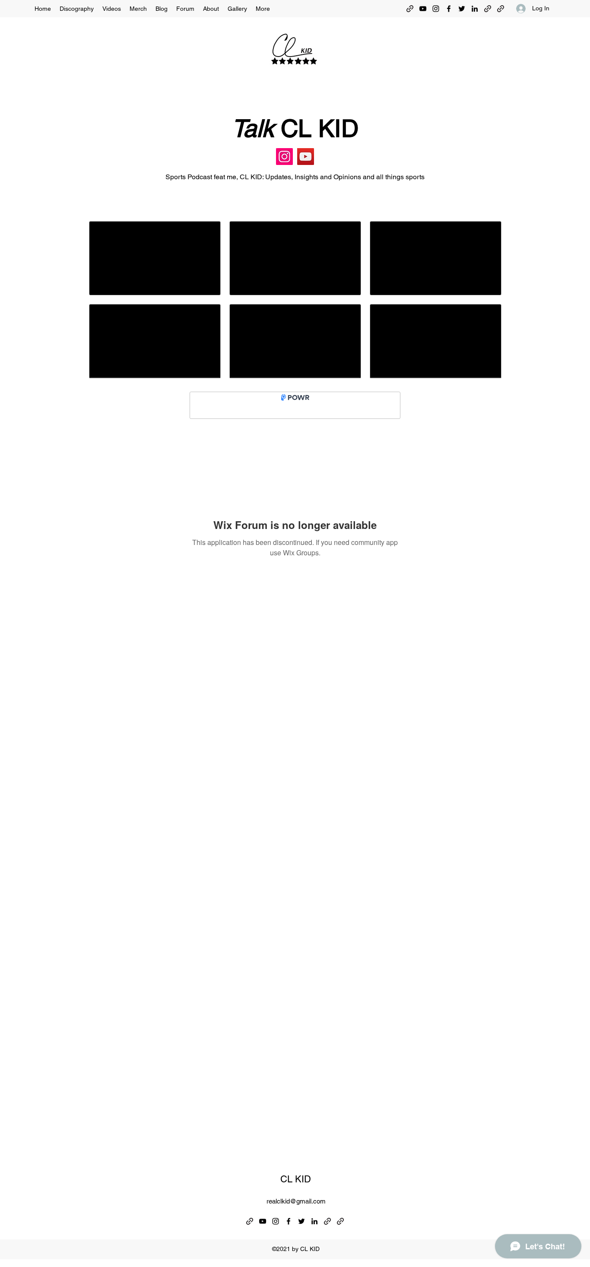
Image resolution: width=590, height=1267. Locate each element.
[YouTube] (423, 8)
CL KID (295, 1179)
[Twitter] (461, 8)
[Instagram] (435, 8)
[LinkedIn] (474, 8)
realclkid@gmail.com (296, 1201)
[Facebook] (448, 8)
